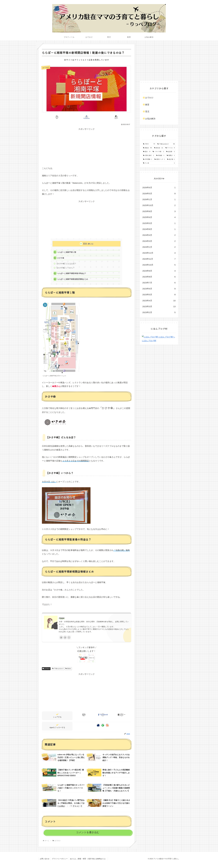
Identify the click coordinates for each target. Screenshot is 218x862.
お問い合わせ (44, 859)
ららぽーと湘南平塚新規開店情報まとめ (72, 279)
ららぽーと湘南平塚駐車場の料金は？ (71, 273)
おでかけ (47, 668)
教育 (147, 105)
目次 (85, 244)
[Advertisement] (86, 147)
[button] (116, 117)
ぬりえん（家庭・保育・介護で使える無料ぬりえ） (88, 859)
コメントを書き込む (87, 832)
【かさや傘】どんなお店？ (66, 264)
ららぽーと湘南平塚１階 (66, 252)
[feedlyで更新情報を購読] (65, 637)
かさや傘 (60, 258)
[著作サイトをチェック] (61, 637)
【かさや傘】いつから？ (65, 268)
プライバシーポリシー (60, 859)
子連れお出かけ (59, 668)
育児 (147, 111)
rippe (61, 618)
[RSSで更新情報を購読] (68, 637)
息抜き (69, 668)
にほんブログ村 (149, 341)
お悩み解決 (150, 118)
